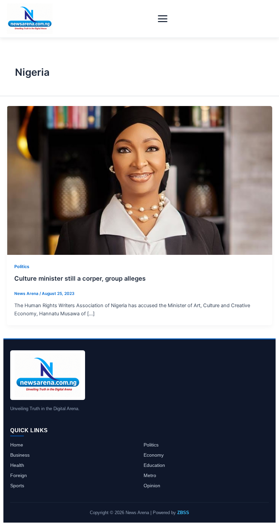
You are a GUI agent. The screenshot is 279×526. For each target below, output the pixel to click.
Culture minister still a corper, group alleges (80, 278)
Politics (21, 266)
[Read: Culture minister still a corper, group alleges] (139, 180)
